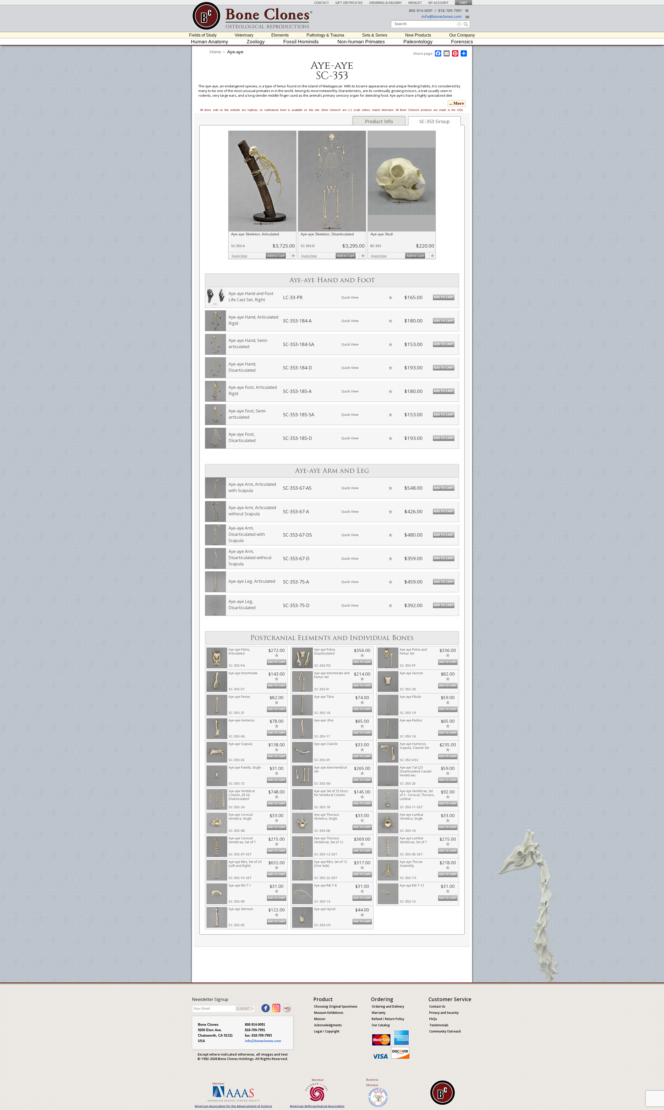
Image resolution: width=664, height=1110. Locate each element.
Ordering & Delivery (385, 3)
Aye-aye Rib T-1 (240, 885)
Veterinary (244, 35)
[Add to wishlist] (293, 255)
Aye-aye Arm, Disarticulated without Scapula (250, 558)
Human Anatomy (209, 41)
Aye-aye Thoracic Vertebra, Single (326, 816)
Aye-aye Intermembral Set (330, 769)
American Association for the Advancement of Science (233, 1106)
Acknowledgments (328, 1025)
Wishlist (415, 3)
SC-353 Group (434, 121)
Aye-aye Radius (411, 720)
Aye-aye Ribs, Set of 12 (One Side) (330, 864)
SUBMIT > (244, 1008)
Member (218, 1083)
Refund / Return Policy (388, 1019)
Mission (319, 1019)
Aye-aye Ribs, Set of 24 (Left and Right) (245, 864)
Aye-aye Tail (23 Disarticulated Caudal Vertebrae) (415, 771)
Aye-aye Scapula (240, 744)
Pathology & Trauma (325, 35)
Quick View (239, 256)
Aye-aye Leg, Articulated (252, 581)
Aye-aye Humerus (241, 720)
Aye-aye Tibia (324, 696)
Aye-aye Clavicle (326, 744)
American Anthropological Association (317, 1106)
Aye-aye (235, 52)
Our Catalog (381, 1025)
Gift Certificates (349, 3)
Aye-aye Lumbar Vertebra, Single (412, 816)
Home (215, 52)
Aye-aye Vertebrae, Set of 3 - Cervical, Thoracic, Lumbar (417, 795)
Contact (321, 3)
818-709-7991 (450, 10)
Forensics (462, 41)
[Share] (464, 53)
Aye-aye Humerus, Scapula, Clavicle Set (414, 746)
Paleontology (418, 41)
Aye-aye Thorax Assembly (411, 864)
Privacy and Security (444, 1012)
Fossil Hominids (301, 41)
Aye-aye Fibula (410, 696)
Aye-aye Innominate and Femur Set (332, 675)
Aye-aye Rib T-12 (412, 885)
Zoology (256, 41)
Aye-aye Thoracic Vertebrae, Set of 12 (328, 840)
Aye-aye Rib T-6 (325, 885)
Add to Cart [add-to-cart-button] (276, 255)
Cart (463, 3)
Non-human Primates (361, 41)
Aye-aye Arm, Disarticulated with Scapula (247, 534)
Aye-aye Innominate (243, 673)
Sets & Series (374, 35)
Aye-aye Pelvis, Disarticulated (325, 651)
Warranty (378, 1012)
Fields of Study (203, 35)
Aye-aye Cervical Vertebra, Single (241, 816)
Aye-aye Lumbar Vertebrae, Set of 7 (413, 840)
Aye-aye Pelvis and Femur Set (413, 651)
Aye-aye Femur (239, 696)
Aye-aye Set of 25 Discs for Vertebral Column (331, 793)
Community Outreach (445, 1031)
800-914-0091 (421, 10)
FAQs (433, 1019)
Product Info (379, 121)
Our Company (462, 35)
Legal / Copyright (327, 1031)
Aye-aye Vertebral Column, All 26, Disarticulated (242, 795)
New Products (418, 35)
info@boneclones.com (441, 16)
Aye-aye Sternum (241, 909)
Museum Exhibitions (328, 1012)
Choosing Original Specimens (335, 1006)
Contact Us (437, 1006)
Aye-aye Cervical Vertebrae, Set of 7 (242, 840)
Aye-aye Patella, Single (245, 767)
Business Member (372, 1082)
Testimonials (438, 1025)
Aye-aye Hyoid (324, 909)
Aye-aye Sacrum (411, 673)
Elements (280, 35)
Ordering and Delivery (388, 1006)
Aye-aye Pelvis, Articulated (239, 651)
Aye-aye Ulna (323, 720)
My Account (438, 3)
